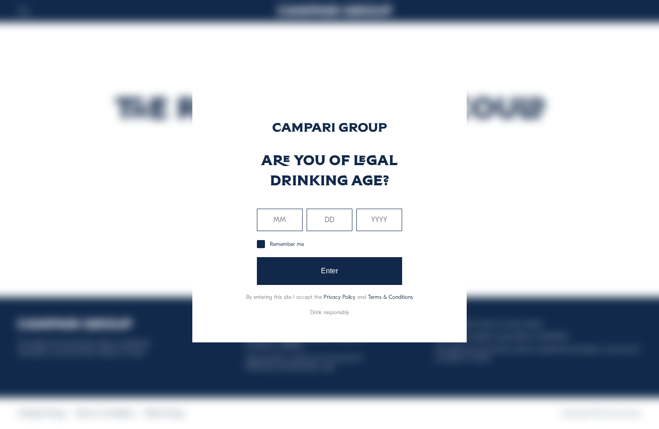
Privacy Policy (340, 297)
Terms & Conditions (390, 297)
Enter (329, 271)
